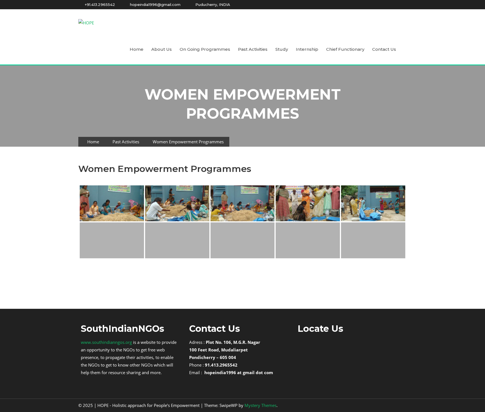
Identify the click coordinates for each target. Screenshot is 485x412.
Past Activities (252, 49)
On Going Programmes (205, 49)
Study (281, 49)
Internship (307, 49)
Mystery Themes (260, 405)
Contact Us (384, 49)
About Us (161, 49)
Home (136, 49)
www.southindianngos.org (106, 342)
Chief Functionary (345, 49)
